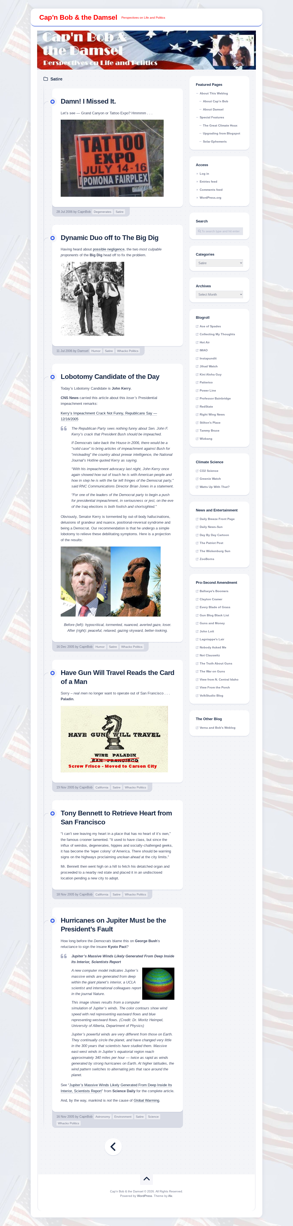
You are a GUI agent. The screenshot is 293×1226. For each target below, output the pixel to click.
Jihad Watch (209, 366)
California (101, 787)
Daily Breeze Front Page (217, 519)
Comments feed (211, 189)
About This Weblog (214, 93)
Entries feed (208, 181)
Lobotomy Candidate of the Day (110, 376)
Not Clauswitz (210, 655)
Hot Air (205, 342)
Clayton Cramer (211, 599)
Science (153, 1116)
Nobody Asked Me (213, 647)
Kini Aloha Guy (211, 374)
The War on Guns (212, 671)
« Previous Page (113, 1146)
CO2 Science (209, 470)
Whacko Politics (127, 351)
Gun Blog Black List (214, 615)
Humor (96, 351)
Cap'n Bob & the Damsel (78, 17)
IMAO (204, 350)
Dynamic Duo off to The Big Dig (110, 237)
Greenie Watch (210, 478)
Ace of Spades (210, 326)
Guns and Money (212, 623)
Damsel (82, 351)
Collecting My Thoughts (217, 334)
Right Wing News (212, 414)
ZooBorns (207, 559)
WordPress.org (210, 197)
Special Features (212, 117)
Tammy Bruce (209, 430)
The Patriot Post (211, 543)
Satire (120, 211)
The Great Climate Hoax (220, 125)
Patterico (206, 382)
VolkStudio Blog (211, 695)
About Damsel (213, 109)
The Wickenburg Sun (215, 551)
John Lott (207, 631)
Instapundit (208, 358)
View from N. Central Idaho (219, 679)
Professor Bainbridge (215, 398)
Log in (204, 173)
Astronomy (102, 1116)
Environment (122, 1116)
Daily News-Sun (211, 527)
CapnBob (84, 211)
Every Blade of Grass (215, 607)
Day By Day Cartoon (214, 535)
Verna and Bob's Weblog (218, 727)
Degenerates (102, 211)
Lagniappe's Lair (212, 639)
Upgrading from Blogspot (221, 133)
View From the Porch (215, 687)
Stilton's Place (210, 422)
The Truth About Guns (216, 663)
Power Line (208, 390)
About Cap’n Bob (215, 101)
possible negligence (108, 249)
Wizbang (206, 438)
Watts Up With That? (215, 487)
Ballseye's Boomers (214, 591)
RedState (206, 406)
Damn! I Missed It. (88, 101)
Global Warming (146, 1100)
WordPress (144, 1196)
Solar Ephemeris (215, 141)
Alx (170, 1196)
